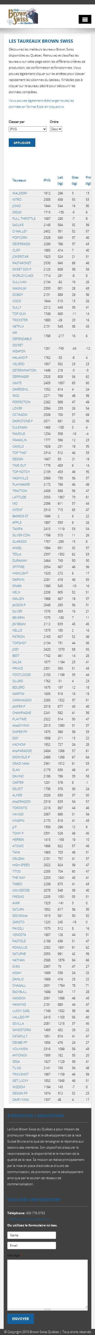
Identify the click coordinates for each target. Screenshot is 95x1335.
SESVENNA (20, 915)
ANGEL (17, 548)
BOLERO (18, 687)
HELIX (16, 592)
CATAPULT (20, 1036)
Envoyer (20, 1318)
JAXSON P (19, 605)
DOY (15, 738)
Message (14, 1255)
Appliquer (22, 143)
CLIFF (16, 250)
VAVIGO (18, 814)
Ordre (54, 122)
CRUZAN (18, 858)
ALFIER (17, 795)
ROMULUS (19, 947)
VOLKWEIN (20, 1049)
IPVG (47, 180)
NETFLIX (18, 326)
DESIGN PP (20, 1093)
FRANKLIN (19, 440)
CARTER (18, 782)
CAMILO (18, 446)
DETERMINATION (24, 370)
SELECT (17, 789)
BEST (15, 655)
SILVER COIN (21, 535)
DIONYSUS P (21, 757)
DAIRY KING (20, 1099)
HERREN (18, 839)
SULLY (16, 307)
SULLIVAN (19, 282)
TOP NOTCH (21, 472)
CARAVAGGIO (22, 700)
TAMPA (17, 529)
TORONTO (19, 808)
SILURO (17, 681)
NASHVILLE (20, 478)
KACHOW (19, 744)
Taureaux (19, 180)
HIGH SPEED (21, 865)
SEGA (16, 1061)
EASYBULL (19, 992)
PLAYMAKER (21, 484)
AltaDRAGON (21, 801)
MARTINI (18, 694)
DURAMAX (19, 560)
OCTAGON (19, 414)
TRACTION (19, 491)
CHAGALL (19, 985)
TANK (16, 852)
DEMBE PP (19, 1042)
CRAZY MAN (20, 763)
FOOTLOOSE (21, 675)
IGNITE (17, 383)
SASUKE (18, 225)
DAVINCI (18, 776)
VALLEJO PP (20, 1017)
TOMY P (18, 833)
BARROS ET (20, 516)
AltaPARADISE (22, 751)
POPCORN (19, 237)
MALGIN (18, 598)
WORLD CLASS (22, 275)
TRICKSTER (20, 320)
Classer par (17, 122)
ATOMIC (18, 846)
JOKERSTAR (20, 256)
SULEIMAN (19, 427)
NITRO (16, 199)
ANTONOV (19, 1055)
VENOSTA (19, 935)
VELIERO (18, 364)
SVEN (16, 966)
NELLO (17, 630)
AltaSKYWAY (21, 725)
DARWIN (18, 579)
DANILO (18, 979)
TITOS (16, 871)
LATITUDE (19, 497)
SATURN (18, 909)
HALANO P (20, 357)
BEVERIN (18, 617)
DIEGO (17, 212)
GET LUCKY (20, 1080)
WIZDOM (18, 1087)
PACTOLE (19, 941)
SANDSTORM (21, 1030)
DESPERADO (21, 244)
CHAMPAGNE (21, 713)
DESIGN (17, 459)
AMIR (16, 903)
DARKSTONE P (22, 421)
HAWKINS (19, 1004)
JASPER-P (18, 706)
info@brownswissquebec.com (28, 1219)
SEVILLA (18, 1023)
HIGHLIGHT (20, 573)
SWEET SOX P (21, 269)
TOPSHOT (19, 643)
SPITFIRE (18, 567)
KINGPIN (18, 820)
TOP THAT (19, 453)
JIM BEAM (19, 624)
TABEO (17, 884)
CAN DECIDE (21, 890)
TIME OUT (19, 465)
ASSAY (16, 973)
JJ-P (14, 827)
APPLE (17, 522)
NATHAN (18, 960)
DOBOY (17, 294)
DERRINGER (20, 376)
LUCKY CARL (21, 1011)
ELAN (16, 770)
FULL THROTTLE (24, 218)
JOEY (15, 649)
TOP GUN (19, 313)
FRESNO (18, 896)
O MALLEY (19, 231)
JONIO (16, 206)
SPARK (17, 586)
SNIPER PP (19, 732)
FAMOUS (18, 434)
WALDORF (19, 193)
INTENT (17, 510)
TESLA (16, 554)
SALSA (16, 662)
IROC (15, 395)
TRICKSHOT (20, 1074)
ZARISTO (18, 922)
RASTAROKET (21, 263)
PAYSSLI (18, 928)
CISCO (16, 301)
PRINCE (17, 668)
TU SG (16, 1068)
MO (15, 503)
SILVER (17, 611)
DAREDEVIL (20, 389)
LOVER (17, 408)
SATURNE (19, 954)
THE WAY (18, 877)
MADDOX (19, 998)
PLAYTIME (19, 719)
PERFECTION (21, 402)
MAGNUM (19, 288)
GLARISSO (19, 541)
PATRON (18, 636)
